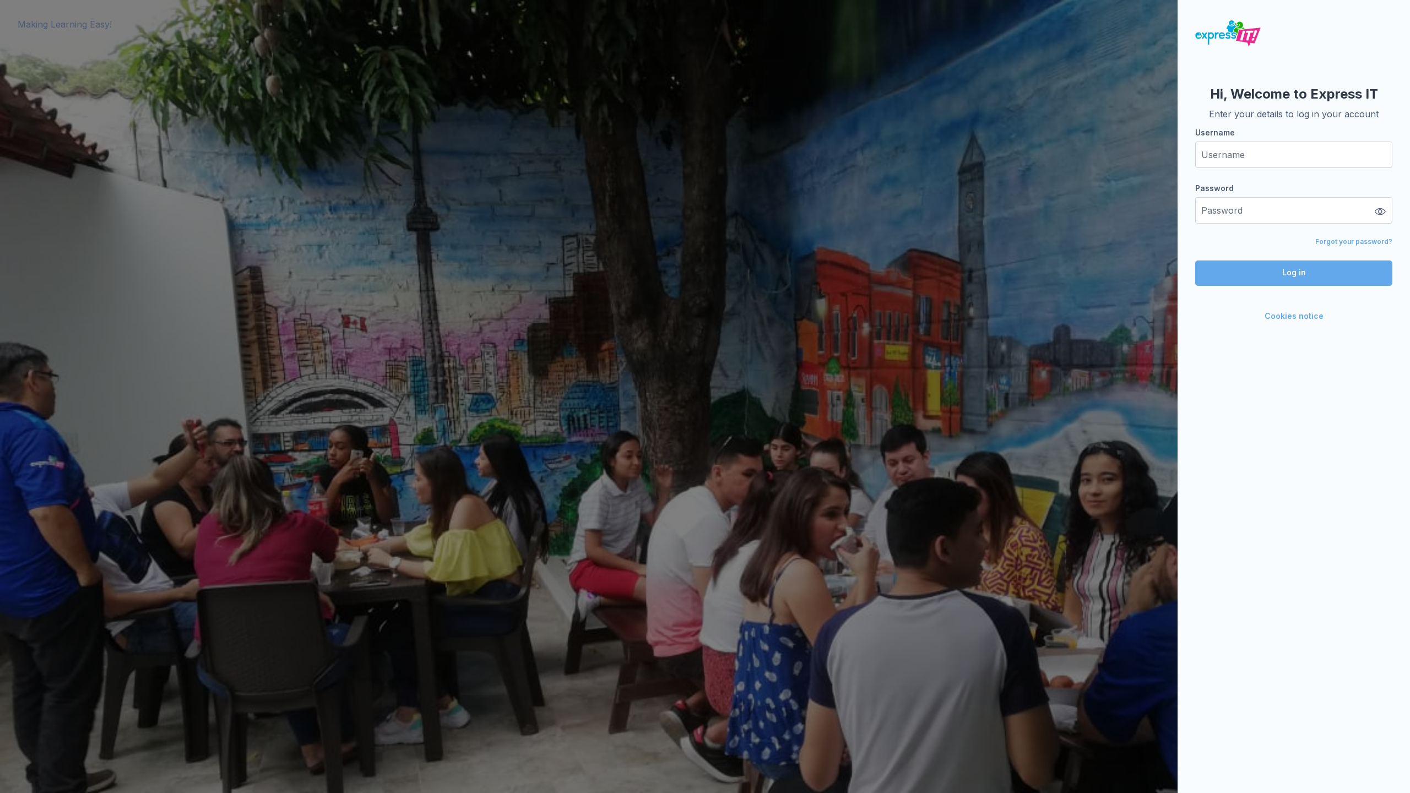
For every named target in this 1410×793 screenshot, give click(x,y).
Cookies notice (1294, 316)
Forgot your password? (1353, 241)
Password (1214, 188)
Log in (1294, 272)
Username (1215, 132)
